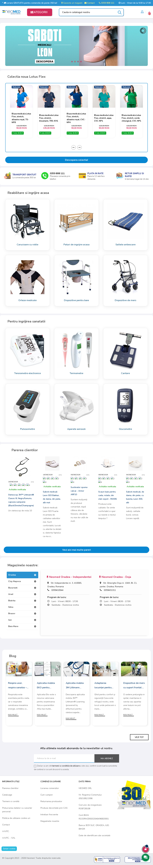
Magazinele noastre (49, 821)
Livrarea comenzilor (49, 788)
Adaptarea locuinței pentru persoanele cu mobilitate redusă (104, 685)
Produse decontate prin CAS (54, 808)
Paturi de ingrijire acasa (76, 244)
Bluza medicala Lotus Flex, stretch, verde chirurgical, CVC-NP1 (104, 118)
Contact (91, 2)
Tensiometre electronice (27, 373)
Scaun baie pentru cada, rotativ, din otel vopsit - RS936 (107, 495)
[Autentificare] (142, 12)
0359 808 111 (107, 2)
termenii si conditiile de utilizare (66, 766)
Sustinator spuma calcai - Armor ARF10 (79, 491)
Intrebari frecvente (49, 814)
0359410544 (57, 590)
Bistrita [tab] (11, 600)
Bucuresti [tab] (12, 587)
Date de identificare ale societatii (94, 835)
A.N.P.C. (5, 831)
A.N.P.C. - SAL (8, 837)
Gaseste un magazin (72, 2)
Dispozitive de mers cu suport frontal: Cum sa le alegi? (134, 685)
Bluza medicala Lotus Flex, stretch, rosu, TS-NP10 (131, 118)
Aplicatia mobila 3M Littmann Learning (75, 685)
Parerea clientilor (10, 788)
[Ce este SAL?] (107, 859)
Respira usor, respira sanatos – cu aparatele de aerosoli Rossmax (18, 685)
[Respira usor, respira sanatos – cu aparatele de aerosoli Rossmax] (19, 668)
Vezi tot (139, 737)
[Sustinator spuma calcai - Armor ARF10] (80, 463)
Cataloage (7, 794)
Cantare (125, 373)
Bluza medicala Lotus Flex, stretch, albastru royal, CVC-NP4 (49, 118)
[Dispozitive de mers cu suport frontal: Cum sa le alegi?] (134, 668)
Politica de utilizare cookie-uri (16, 818)
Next (79, 147)
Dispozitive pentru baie (76, 300)
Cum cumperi (46, 794)
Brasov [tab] (11, 613)
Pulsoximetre (27, 429)
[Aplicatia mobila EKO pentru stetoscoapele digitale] (48, 668)
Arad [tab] (10, 594)
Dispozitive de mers (125, 300)
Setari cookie (9, 848)
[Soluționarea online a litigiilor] (138, 859)
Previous (73, 147)
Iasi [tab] (10, 619)
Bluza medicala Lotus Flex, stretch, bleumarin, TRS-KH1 (21, 118)
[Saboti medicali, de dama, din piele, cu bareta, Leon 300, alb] (135, 463)
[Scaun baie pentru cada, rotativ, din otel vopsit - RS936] (108, 463)
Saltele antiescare (125, 244)
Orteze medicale (27, 300)
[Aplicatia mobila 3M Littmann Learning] (77, 668)
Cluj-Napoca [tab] (14, 581)
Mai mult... (13, 714)
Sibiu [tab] (10, 607)
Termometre (76, 373)
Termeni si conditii (10, 801)
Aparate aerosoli (76, 429)
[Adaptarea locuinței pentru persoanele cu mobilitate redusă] (105, 668)
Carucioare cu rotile (27, 244)
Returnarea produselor (51, 801)
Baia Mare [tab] (13, 626)
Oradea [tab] (12, 574)
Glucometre (125, 429)
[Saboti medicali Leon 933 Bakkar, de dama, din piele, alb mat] (52, 463)
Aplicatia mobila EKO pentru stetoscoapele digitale (46, 685)
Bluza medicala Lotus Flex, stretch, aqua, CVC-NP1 (76, 118)
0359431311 (110, 590)
